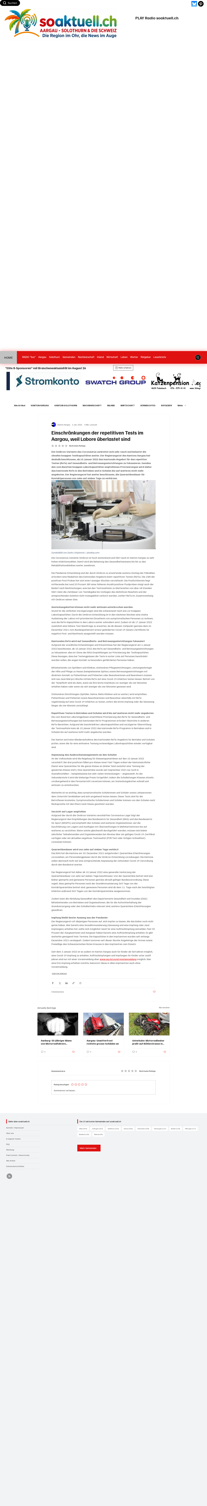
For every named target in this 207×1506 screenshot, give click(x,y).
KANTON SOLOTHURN (65, 405)
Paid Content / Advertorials (17, 1155)
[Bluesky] (194, 4)
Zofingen (98, 1128)
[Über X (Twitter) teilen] (59, 983)
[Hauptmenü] (198, 357)
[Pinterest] (201, 4)
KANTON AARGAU (40, 405)
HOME (8, 357)
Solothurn (114, 1128)
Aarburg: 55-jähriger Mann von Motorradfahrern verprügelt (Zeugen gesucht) (57, 1042)
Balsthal (85, 1134)
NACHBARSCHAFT (92, 405)
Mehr (180, 405)
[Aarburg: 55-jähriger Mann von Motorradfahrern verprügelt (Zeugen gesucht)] (57, 1024)
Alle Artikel (19, 405)
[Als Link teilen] (73, 983)
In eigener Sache (13, 1139)
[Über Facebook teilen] (52, 983)
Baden (176, 1128)
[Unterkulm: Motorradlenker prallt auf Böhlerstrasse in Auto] (149, 1024)
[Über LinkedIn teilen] (66, 983)
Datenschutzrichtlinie (15, 1166)
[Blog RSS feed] (9, 1176)
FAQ (8, 1144)
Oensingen (161, 1128)
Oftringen (191, 1128)
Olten (84, 1128)
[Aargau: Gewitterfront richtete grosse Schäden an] (103, 1024)
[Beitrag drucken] (80, 983)
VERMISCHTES (147, 405)
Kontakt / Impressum (15, 1127)
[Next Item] (193, 381)
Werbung (10, 1149)
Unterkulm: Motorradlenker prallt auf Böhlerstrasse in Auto (148, 1042)
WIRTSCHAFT (128, 405)
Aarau (129, 1128)
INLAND (111, 405)
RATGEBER (166, 405)
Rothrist (99, 1134)
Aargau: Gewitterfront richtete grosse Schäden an (103, 1042)
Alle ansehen (164, 1007)
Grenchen (144, 1128)
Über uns (10, 1133)
